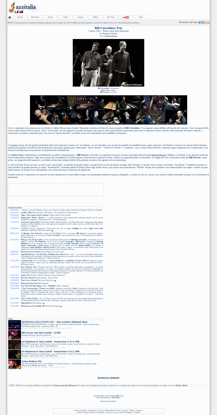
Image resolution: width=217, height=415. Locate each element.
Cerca (115, 412)
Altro (141, 17)
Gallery (95, 17)
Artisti (65, 17)
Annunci (139, 410)
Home (77, 410)
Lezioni (80, 17)
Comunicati (92, 410)
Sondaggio (128, 412)
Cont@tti (137, 412)
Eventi (50, 17)
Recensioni (35, 17)
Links (121, 412)
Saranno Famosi (89, 412)
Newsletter (100, 412)
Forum (108, 412)
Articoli (20, 17)
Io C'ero (101, 410)
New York (110, 17)
